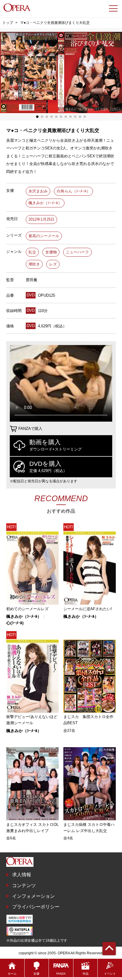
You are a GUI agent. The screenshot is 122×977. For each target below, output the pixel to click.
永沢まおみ (38, 191)
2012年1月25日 (41, 219)
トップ (7, 23)
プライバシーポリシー (36, 906)
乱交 (32, 252)
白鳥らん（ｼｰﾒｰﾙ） (73, 191)
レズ (53, 264)
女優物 (51, 252)
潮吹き (34, 264)
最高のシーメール (43, 236)
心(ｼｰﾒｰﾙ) (15, 623)
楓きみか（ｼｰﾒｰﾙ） (45, 203)
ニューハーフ (77, 252)
